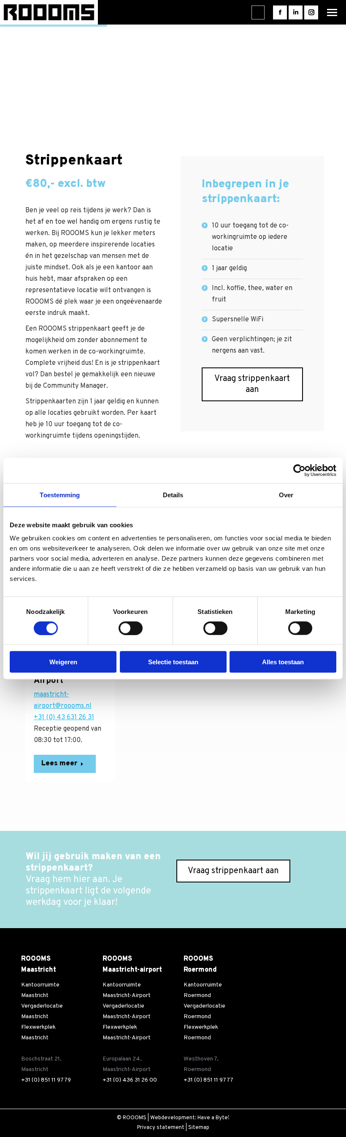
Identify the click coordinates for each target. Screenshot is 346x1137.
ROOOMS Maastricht (38, 964)
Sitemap (198, 1127)
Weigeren (63, 662)
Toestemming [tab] (60, 494)
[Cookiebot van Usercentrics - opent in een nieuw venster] (299, 470)
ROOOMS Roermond (200, 964)
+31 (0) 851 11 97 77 (208, 1080)
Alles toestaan (283, 662)
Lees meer (59, 763)
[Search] (257, 12)
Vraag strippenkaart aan (252, 384)
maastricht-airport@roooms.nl (63, 700)
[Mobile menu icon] (332, 12)
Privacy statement (160, 1127)
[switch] (131, 628)
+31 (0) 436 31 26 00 (130, 1080)
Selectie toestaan (173, 662)
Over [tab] (286, 494)
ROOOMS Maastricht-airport (132, 964)
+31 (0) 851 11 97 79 (46, 1080)
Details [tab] (173, 494)
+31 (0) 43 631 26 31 (64, 717)
